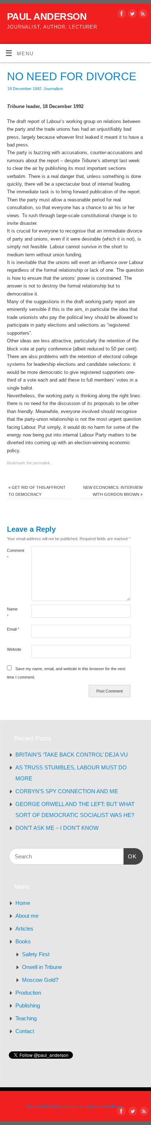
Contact (24, 1031)
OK (130, 856)
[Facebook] (120, 15)
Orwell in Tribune (42, 967)
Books (23, 941)
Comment (13, 554)
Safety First (35, 954)
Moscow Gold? (40, 980)
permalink (41, 463)
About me (26, 916)
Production (28, 993)
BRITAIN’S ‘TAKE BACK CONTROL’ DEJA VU (71, 754)
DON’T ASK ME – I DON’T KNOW (57, 828)
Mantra (92, 1106)
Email (13, 629)
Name (12, 612)
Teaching (26, 1018)
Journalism (53, 88)
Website (13, 649)
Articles (24, 928)
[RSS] (142, 15)
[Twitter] (131, 15)
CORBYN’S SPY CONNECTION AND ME (66, 791)
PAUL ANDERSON (46, 16)
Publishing (27, 1005)
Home (22, 903)
